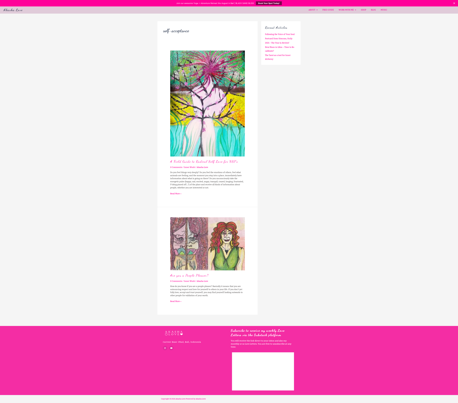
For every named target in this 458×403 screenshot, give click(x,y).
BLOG (373, 10)
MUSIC (384, 10)
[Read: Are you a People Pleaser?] (207, 244)
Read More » (175, 193)
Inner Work (189, 167)
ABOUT (312, 10)
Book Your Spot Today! (268, 3)
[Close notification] (454, 3)
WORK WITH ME (346, 10)
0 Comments (176, 167)
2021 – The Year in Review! (277, 43)
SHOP (363, 10)
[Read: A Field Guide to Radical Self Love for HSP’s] (207, 103)
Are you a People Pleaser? (189, 275)
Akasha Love (13, 10)
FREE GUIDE (328, 10)
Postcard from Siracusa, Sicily (278, 39)
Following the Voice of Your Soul (280, 34)
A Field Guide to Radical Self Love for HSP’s (204, 161)
